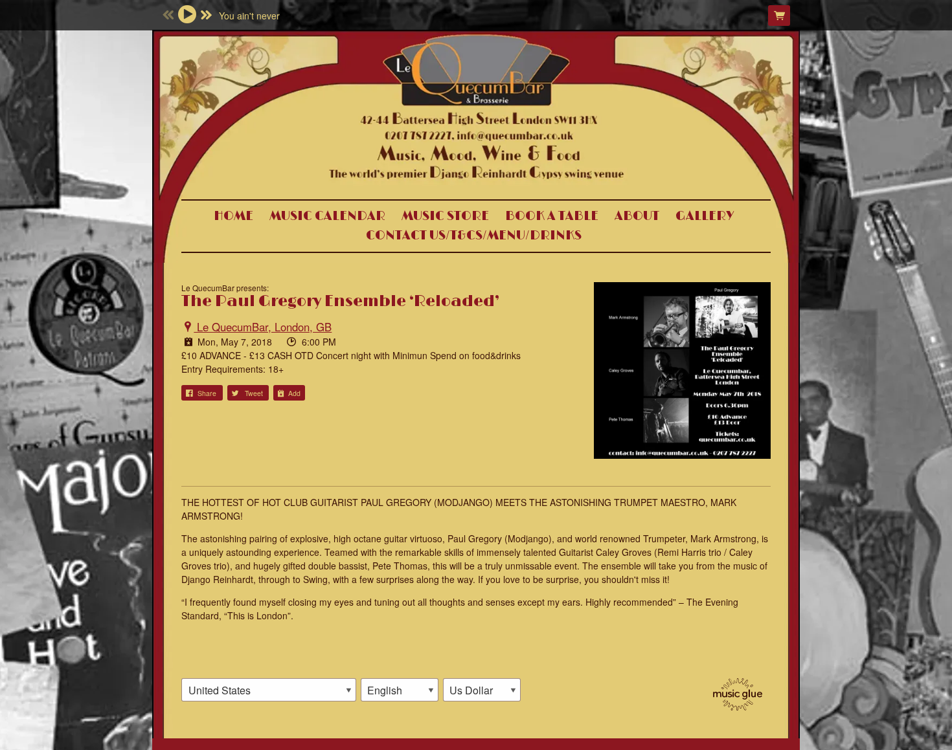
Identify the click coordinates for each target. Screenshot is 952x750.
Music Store (445, 216)
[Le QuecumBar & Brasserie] (476, 144)
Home (233, 216)
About (637, 216)
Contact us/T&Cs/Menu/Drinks (474, 235)
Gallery (704, 216)
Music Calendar (327, 216)
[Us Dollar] (482, 689)
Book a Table (551, 216)
